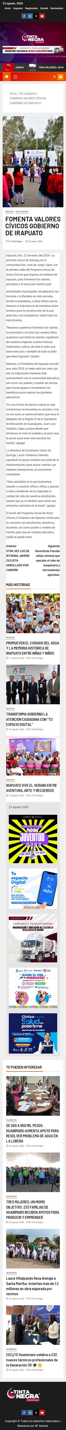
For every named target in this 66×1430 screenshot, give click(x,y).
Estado (44, 8)
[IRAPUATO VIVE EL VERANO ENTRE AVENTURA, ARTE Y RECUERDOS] (33, 756)
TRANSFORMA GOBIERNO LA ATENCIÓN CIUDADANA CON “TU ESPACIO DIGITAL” (29, 719)
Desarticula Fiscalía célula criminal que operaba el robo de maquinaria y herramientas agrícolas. (47, 560)
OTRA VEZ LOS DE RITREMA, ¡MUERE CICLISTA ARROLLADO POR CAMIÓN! (18, 558)
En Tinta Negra (15, 241)
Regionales (31, 8)
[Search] (54, 76)
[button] (14, 76)
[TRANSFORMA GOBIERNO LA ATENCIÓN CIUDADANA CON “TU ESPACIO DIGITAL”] (33, 684)
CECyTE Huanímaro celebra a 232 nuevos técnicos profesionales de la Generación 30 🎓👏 (32, 1359)
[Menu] (14, 76)
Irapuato (18, 8)
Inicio (8, 8)
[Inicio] (7, 76)
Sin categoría (21, 212)
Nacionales (57, 8)
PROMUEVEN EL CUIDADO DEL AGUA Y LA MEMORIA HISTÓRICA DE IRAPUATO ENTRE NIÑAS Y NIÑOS (32, 648)
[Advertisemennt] (33, 49)
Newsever (23, 1426)
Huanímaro (11, 1120)
